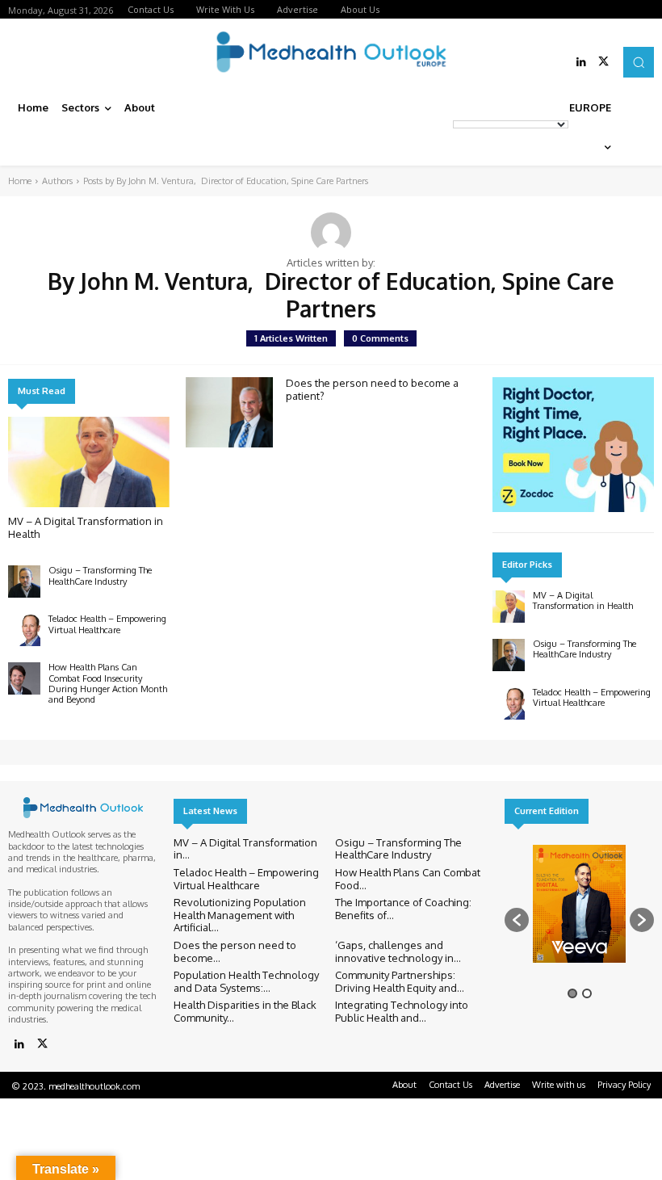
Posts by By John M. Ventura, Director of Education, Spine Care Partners (225, 181)
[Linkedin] (581, 62)
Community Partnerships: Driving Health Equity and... (399, 981)
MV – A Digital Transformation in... (245, 849)
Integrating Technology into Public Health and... (401, 1011)
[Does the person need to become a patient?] (229, 412)
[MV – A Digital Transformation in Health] (89, 462)
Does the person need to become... (235, 951)
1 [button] (572, 993)
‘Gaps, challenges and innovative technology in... (398, 951)
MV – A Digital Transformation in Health (583, 600)
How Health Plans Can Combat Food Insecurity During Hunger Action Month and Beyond (107, 683)
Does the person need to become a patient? (372, 389)
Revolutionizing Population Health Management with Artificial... (240, 915)
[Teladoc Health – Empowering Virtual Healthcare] (24, 630)
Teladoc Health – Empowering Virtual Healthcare (107, 624)
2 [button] (587, 993)
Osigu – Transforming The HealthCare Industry (100, 575)
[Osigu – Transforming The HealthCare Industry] (24, 581)
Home (19, 181)
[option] (579, 912)
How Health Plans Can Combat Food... (407, 879)
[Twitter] (604, 62)
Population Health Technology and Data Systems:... (246, 981)
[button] (638, 62)
